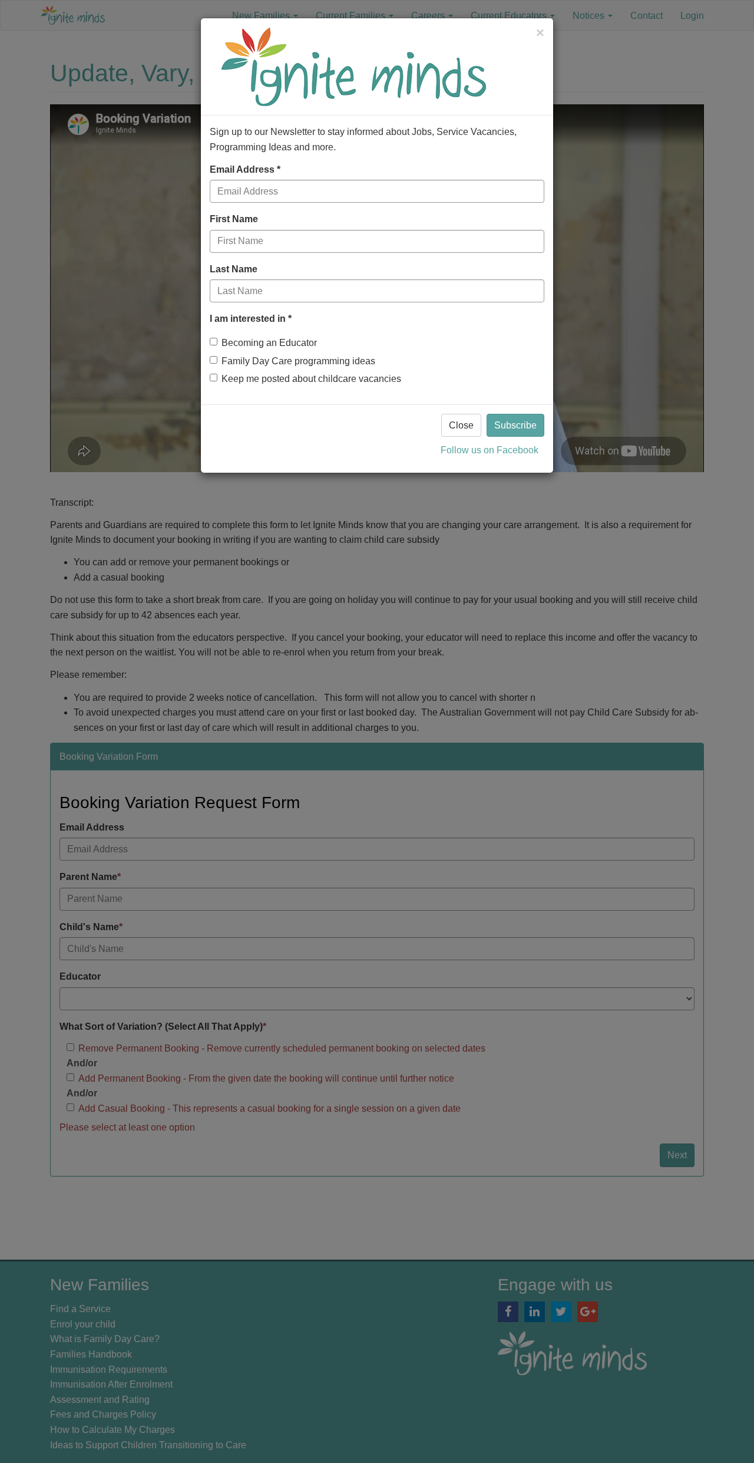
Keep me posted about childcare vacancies (311, 379)
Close (461, 425)
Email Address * (245, 169)
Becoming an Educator (269, 343)
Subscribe (515, 425)
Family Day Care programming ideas (298, 361)
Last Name (233, 269)
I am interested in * (251, 319)
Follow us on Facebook (489, 450)
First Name (234, 219)
